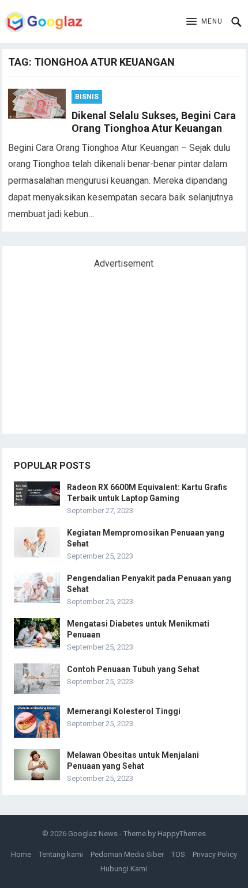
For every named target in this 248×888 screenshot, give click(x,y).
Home (21, 854)
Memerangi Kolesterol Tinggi (124, 711)
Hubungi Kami (123, 868)
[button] (204, 22)
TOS (178, 854)
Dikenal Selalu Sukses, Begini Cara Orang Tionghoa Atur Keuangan (154, 122)
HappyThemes (181, 833)
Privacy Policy (215, 854)
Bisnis (87, 97)
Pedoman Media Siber (127, 854)
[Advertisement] (100, 347)
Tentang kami (61, 854)
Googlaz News (93, 833)
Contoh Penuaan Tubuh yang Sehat (133, 669)
